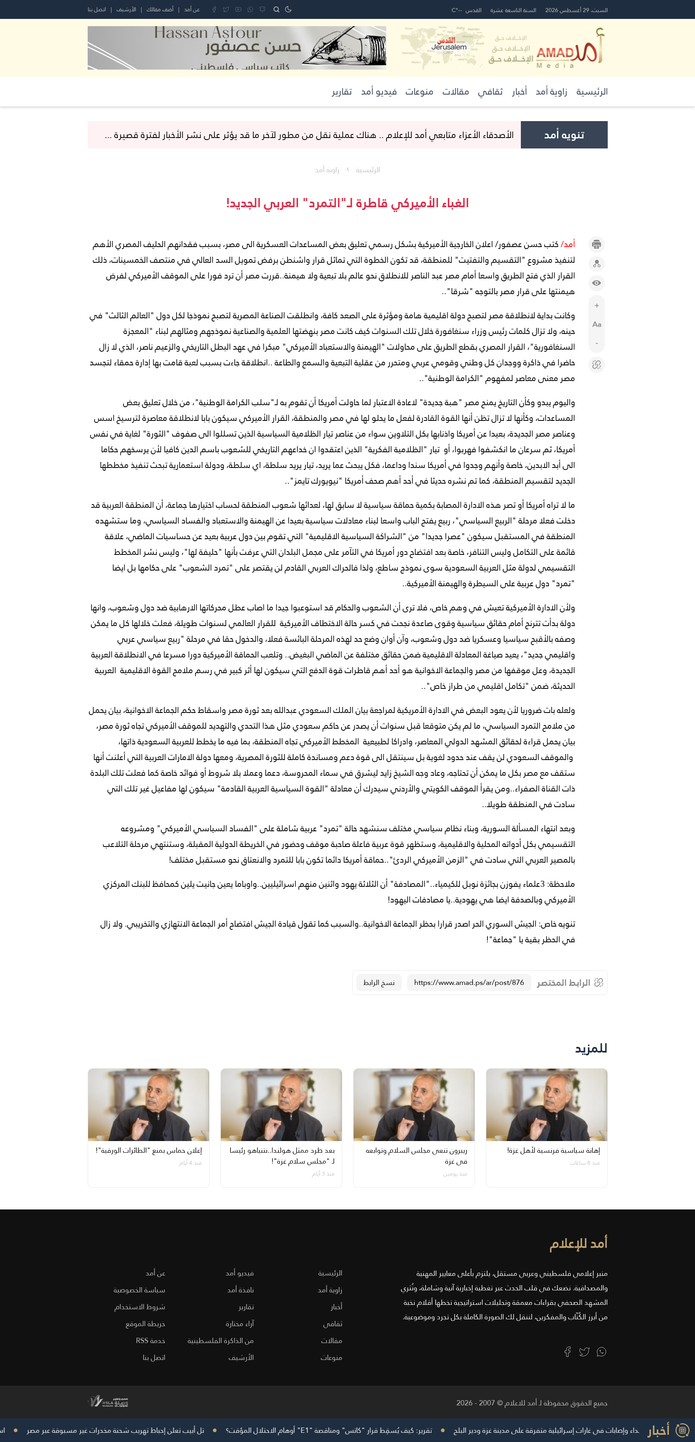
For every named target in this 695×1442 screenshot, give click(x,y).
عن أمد (192, 9)
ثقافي (490, 91)
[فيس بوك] (214, 9)
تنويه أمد (564, 135)
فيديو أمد (379, 91)
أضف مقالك (160, 9)
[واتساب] (250, 9)
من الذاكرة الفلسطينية (221, 1340)
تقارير (342, 91)
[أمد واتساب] (601, 1352)
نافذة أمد (240, 1289)
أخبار (519, 91)
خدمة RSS (150, 1340)
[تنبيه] (262, 9)
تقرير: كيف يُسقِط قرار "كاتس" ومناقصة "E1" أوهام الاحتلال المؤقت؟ (346, 1430)
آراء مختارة (240, 1323)
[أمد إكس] (584, 1352)
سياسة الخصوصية (139, 1289)
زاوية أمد (552, 91)
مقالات (456, 91)
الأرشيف (126, 9)
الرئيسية (592, 91)
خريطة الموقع (145, 1323)
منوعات (420, 91)
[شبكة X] (226, 9)
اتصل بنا (97, 9)
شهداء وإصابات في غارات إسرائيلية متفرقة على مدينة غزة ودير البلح (569, 1430)
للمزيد (591, 1047)
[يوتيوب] (238, 9)
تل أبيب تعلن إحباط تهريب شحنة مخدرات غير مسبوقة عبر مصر (133, 1430)
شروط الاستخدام (140, 1306)
